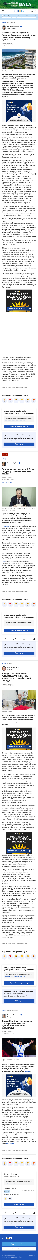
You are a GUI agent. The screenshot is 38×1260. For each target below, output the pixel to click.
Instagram (20, 444)
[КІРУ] (35, 11)
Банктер (9, 663)
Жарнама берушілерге (19, 1248)
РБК (3, 561)
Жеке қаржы (11, 22)
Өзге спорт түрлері (12, 1010)
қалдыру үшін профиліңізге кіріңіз (15, 419)
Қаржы (4, 22)
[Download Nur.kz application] (19, 4)
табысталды (10, 1144)
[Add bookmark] (33, 638)
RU (32, 11)
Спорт (3, 1010)
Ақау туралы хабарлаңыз (19, 1244)
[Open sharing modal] (24, 638)
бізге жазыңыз (22, 387)
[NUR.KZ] (19, 11)
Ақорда (27, 1071)
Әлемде (4, 459)
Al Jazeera (5, 526)
